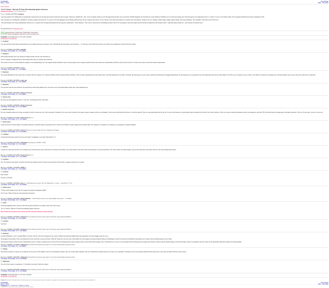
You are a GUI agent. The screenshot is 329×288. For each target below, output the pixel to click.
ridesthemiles (24, 142)
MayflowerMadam (25, 198)
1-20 (9, 38)
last (16, 38)
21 (1, 49)
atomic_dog (24, 80)
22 (1, 67)
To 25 (17, 119)
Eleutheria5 (24, 216)
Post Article (325, 2)
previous (5, 38)
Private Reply (11, 51)
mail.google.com (18, 28)
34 (1, 229)
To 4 (17, 218)
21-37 (12, 38)
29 (1, 155)
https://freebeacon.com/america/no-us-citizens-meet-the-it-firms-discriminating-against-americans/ (27, 211)
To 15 (17, 200)
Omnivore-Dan (25, 117)
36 (1, 257)
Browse (2, 2)
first (2, 38)
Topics (319, 2)
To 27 (17, 156)
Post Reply (4, 51)
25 (1, 105)
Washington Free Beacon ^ (7, 11)
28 (1, 142)
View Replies (22, 51)
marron (23, 67)
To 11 (17, 106)
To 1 (17, 69)
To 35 (17, 271)
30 (1, 167)
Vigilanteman (24, 244)
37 (1, 269)
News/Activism (324, 1)
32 (1, 198)
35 (1, 244)
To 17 (17, 184)
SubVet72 (23, 130)
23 (1, 80)
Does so (23, 183)
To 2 (17, 51)
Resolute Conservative (26, 92)
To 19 (17, 258)
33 (1, 216)
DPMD (22, 167)
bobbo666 (23, 49)
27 (1, 130)
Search (7, 2)
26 (1, 117)
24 (1, 92)
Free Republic (4, 1)
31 (1, 183)
